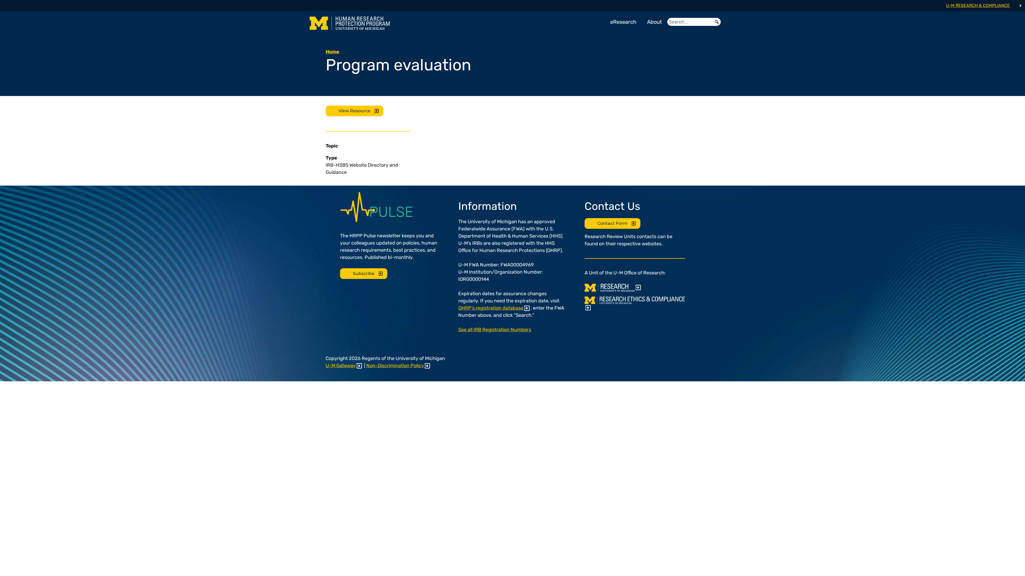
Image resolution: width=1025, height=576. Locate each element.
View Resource (354, 110)
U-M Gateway (341, 366)
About (654, 22)
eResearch (623, 22)
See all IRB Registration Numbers (494, 330)
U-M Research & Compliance (978, 5)
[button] (717, 22)
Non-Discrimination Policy (395, 366)
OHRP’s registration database (490, 308)
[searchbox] (694, 22)
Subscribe (363, 273)
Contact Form (612, 223)
